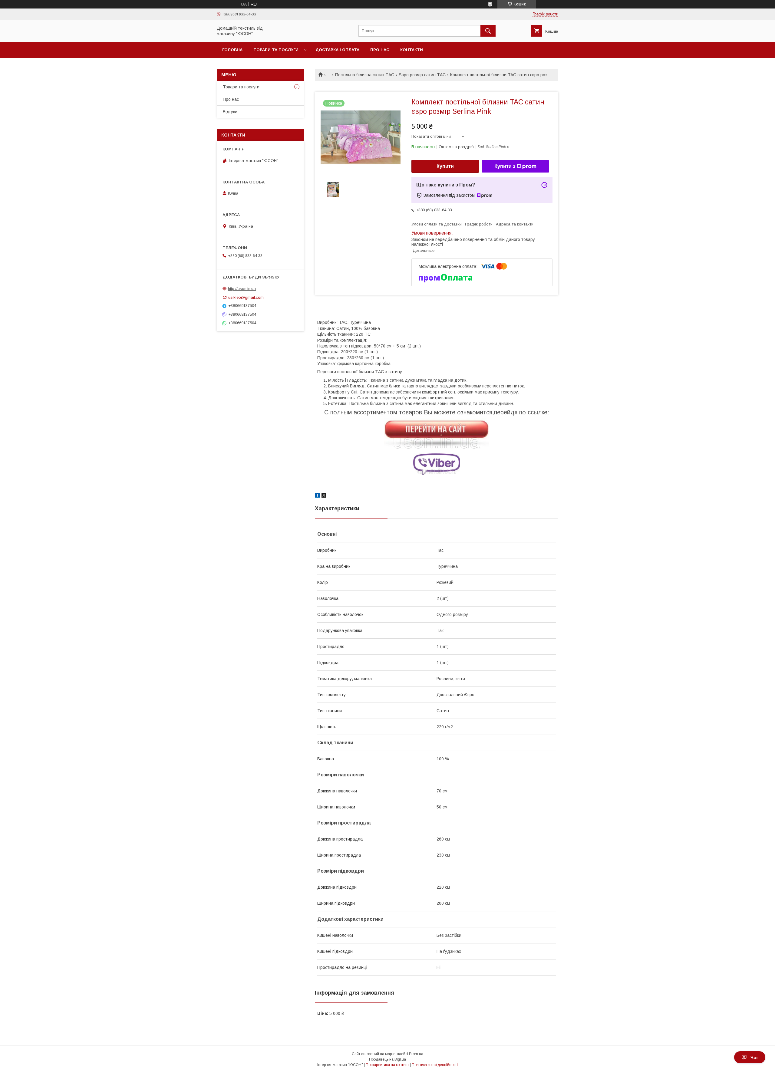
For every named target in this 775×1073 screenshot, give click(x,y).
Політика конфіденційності (435, 1065)
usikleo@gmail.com (246, 297)
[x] (324, 496)
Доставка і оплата (337, 50)
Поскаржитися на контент (387, 1065)
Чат (754, 1057)
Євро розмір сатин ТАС (422, 74)
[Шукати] (488, 31)
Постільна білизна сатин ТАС (364, 74)
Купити (445, 166)
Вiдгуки (230, 111)
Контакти (411, 50)
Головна (232, 50)
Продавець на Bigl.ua (387, 1059)
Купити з (504, 166)
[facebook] (317, 496)
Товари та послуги (275, 50)
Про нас (379, 50)
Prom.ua (416, 1054)
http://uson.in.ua (242, 288)
